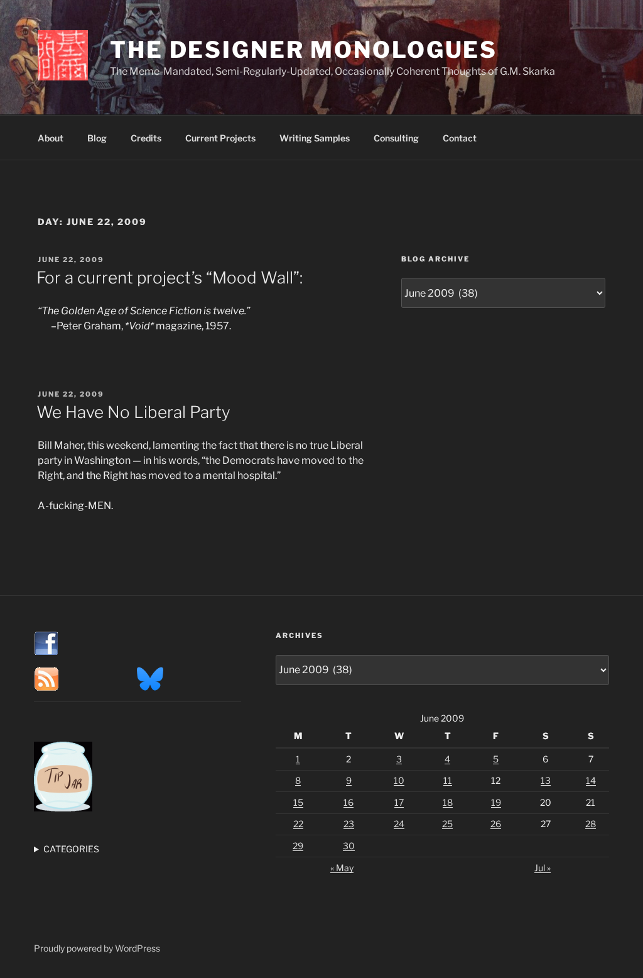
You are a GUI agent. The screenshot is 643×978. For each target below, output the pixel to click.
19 (496, 802)
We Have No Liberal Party (133, 412)
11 (447, 780)
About (50, 138)
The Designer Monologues (303, 49)
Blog (97, 138)
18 (448, 802)
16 (348, 802)
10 (399, 780)
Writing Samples (314, 138)
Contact (460, 138)
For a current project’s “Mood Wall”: (169, 277)
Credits (146, 138)
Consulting (396, 138)
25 (447, 823)
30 (349, 845)
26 (495, 823)
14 (591, 780)
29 (298, 845)
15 (298, 802)
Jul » (542, 867)
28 (590, 823)
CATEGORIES (71, 848)
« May (342, 867)
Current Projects (220, 138)
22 (298, 823)
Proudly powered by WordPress (97, 948)
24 (399, 823)
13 (546, 780)
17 (399, 802)
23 (348, 823)
